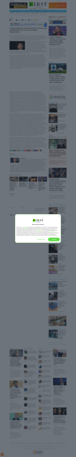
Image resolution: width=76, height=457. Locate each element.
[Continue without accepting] (59, 216)
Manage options (41, 239)
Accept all (54, 239)
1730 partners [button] (24, 227)
